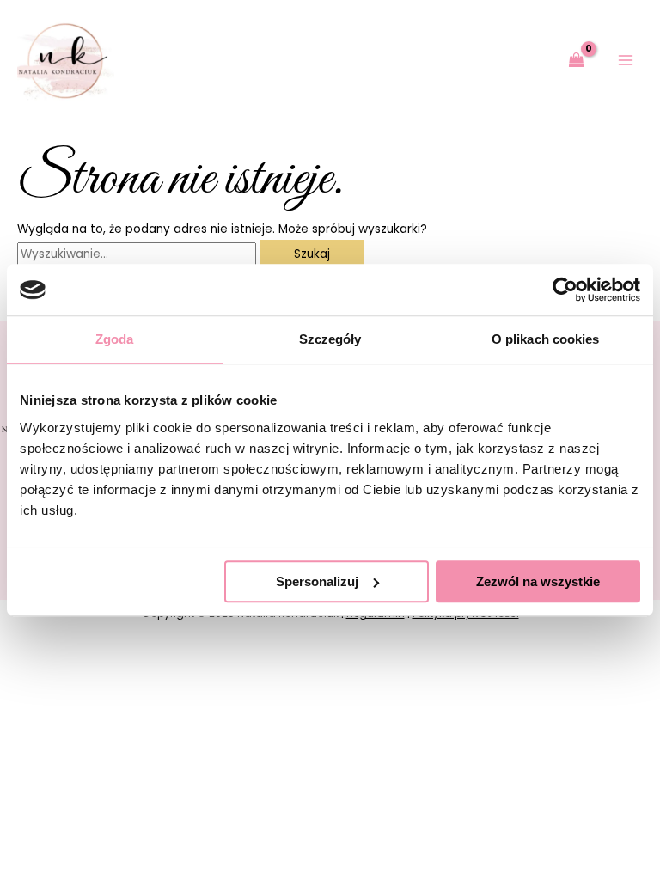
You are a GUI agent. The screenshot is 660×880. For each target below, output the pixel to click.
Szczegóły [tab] (330, 339)
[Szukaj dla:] (138, 254)
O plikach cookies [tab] (546, 339)
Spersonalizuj (317, 581)
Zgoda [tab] (114, 339)
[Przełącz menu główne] (626, 60)
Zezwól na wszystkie (538, 581)
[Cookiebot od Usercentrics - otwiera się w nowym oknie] (565, 289)
